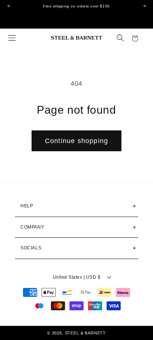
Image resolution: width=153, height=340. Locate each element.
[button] (12, 38)
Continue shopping (76, 141)
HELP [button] (26, 205)
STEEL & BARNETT (85, 333)
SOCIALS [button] (30, 247)
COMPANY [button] (32, 227)
